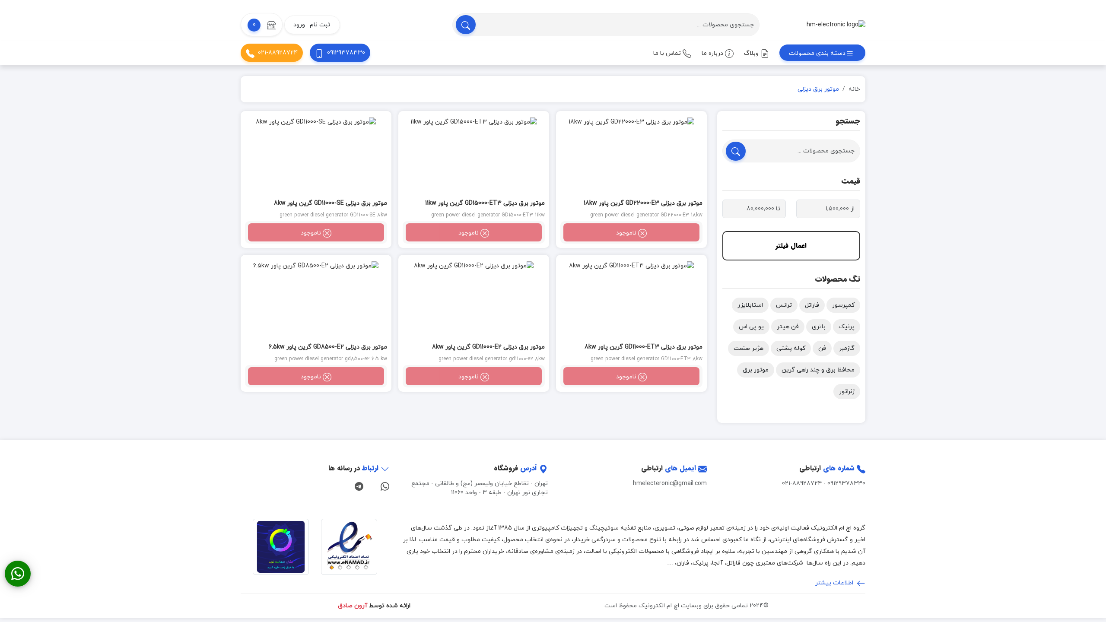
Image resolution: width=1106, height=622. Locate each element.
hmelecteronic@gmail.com (670, 483)
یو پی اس (751, 327)
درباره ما (713, 53)
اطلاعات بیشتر (835, 583)
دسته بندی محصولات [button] (817, 53)
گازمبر (847, 348)
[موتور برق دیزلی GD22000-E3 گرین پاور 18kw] (631, 156)
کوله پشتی (790, 348)
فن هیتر (788, 327)
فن (822, 348)
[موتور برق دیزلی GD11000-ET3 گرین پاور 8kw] (631, 300)
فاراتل (812, 305)
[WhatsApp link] (385, 485)
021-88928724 (278, 53)
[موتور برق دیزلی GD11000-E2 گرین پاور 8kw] (474, 300)
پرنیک (847, 327)
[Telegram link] (359, 485)
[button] (262, 24)
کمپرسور (843, 305)
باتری (819, 327)
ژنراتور (847, 391)
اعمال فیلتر (791, 245)
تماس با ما (668, 53)
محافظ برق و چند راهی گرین (818, 370)
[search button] (466, 24)
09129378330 (346, 53)
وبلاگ (752, 53)
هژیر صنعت (748, 348)
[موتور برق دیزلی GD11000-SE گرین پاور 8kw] (316, 156)
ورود (299, 25)
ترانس (784, 305)
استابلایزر (750, 305)
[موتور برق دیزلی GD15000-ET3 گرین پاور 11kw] (474, 156)
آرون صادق (352, 606)
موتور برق (756, 370)
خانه (854, 89)
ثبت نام (320, 25)
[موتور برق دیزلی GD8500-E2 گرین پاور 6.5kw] (316, 300)
